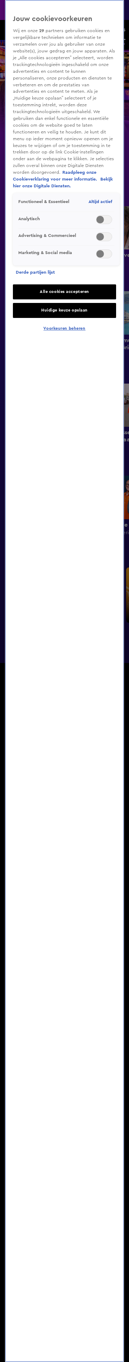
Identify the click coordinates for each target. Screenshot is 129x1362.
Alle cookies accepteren (64, 292)
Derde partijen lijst (35, 272)
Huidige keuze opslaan (64, 310)
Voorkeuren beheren (64, 328)
